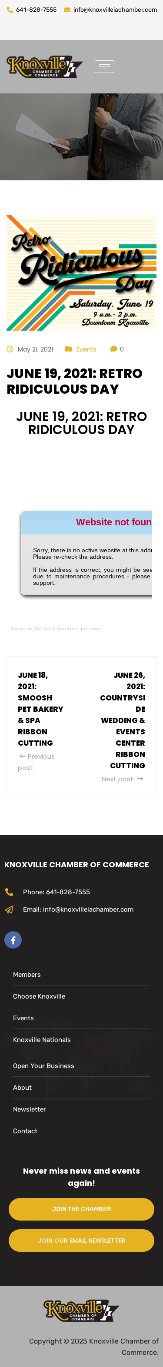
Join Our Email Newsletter (82, 1240)
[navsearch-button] (127, 64)
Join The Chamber (81, 1209)
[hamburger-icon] (104, 66)
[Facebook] (13, 940)
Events (86, 349)
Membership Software (79, 628)
